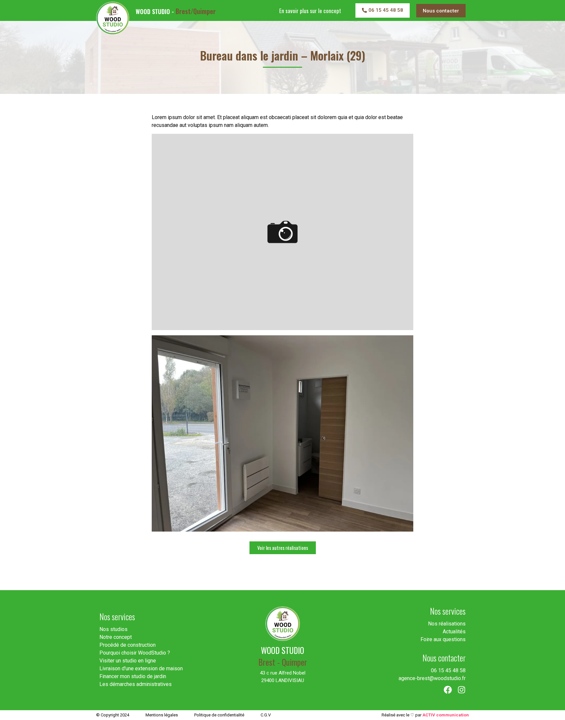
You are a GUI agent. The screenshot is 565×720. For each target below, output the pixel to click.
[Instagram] (461, 690)
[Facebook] (448, 690)
